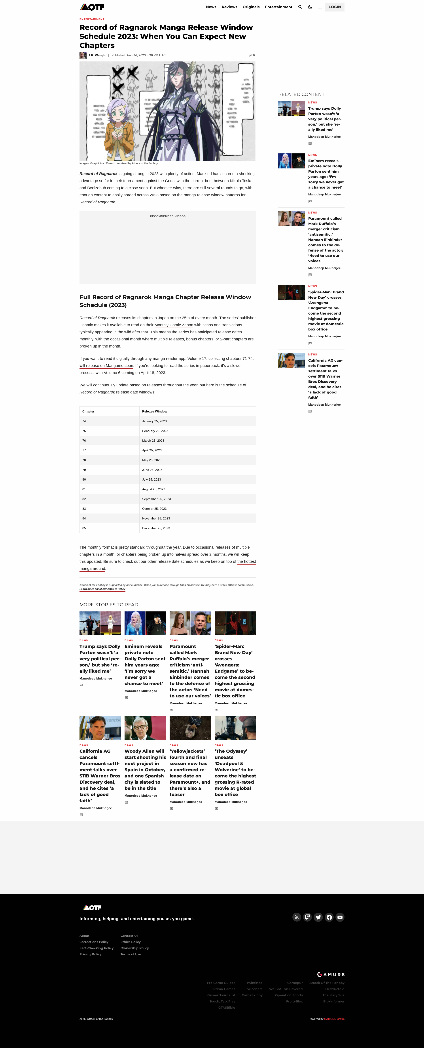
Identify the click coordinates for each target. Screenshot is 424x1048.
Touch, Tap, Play (222, 1001)
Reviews (229, 7)
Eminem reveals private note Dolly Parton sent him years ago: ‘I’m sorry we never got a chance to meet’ (145, 665)
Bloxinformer (333, 1001)
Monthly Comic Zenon (174, 325)
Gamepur (295, 983)
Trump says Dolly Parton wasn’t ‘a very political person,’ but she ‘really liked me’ (100, 659)
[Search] (300, 7)
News (211, 7)
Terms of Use (131, 954)
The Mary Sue (333, 995)
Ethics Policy (131, 942)
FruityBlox (294, 1001)
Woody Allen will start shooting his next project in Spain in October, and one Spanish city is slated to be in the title (145, 769)
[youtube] (340, 917)
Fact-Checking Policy (97, 948)
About (84, 936)
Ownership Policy (135, 948)
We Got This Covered (286, 989)
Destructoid (334, 989)
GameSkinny (252, 995)
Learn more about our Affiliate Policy (102, 589)
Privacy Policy (91, 954)
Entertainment (278, 7)
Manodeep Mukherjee (96, 678)
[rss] (296, 917)
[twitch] (307, 917)
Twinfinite (254, 983)
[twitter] (318, 917)
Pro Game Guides (221, 983)
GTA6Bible (226, 1008)
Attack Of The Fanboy (326, 983)
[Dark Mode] (310, 7)
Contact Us (129, 936)
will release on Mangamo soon (106, 365)
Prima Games (224, 989)
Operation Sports (289, 995)
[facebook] (329, 917)
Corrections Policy (94, 942)
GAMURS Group (334, 1019)
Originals (251, 7)
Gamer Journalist (221, 995)
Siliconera (255, 989)
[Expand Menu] (319, 7)
